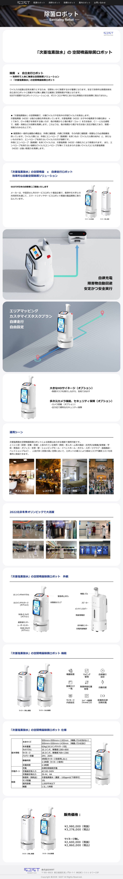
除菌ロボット (69, 2)
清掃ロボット (54, 2)
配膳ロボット (39, 2)
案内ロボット (84, 2)
